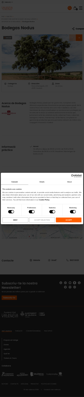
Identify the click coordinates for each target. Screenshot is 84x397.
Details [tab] (42, 182)
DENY (15, 220)
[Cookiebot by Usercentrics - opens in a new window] (73, 175)
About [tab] (69, 182)
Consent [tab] (14, 182)
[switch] (32, 211)
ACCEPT (69, 220)
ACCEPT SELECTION (42, 220)
